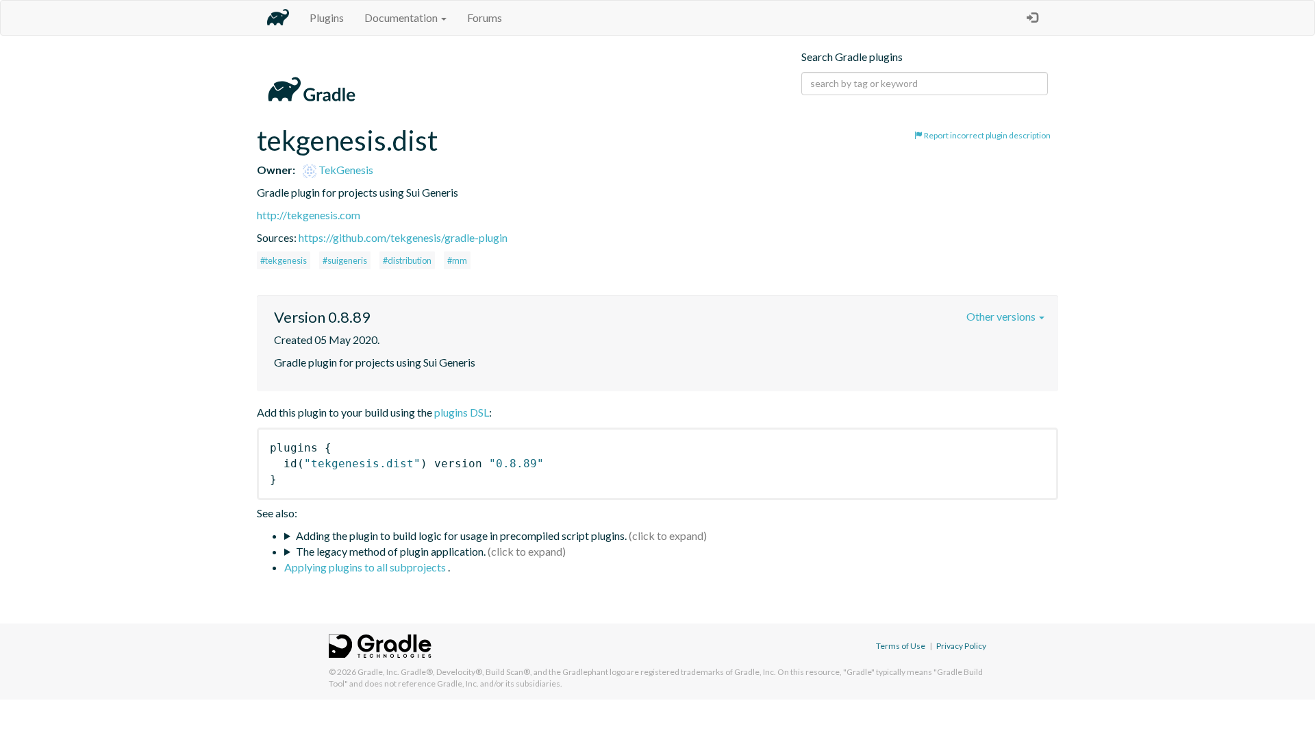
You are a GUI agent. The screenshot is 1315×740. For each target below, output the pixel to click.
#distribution (407, 260)
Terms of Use (900, 646)
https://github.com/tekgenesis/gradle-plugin (403, 237)
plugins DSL (461, 412)
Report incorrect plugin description (987, 135)
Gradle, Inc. (378, 672)
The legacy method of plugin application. (391, 551)
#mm (457, 260)
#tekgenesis (283, 260)
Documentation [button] (402, 17)
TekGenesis (344, 169)
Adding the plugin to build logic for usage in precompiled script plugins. (461, 535)
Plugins (327, 17)
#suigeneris (345, 260)
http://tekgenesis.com (308, 214)
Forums (484, 17)
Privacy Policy (961, 646)
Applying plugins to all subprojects (366, 567)
